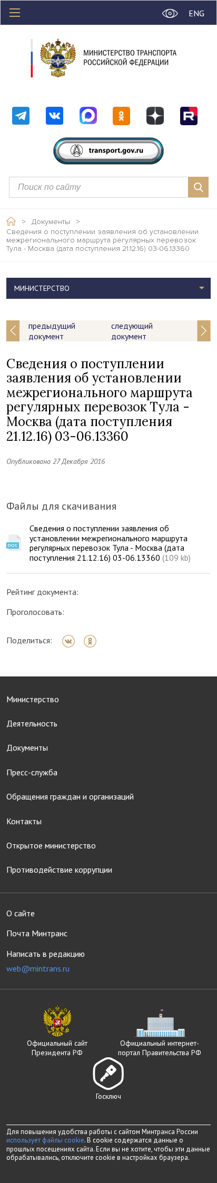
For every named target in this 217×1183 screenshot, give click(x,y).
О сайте (20, 913)
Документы (51, 222)
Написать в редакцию (45, 961)
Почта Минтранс (36, 933)
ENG (196, 13)
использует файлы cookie (45, 1140)
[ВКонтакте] (72, 641)
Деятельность (31, 723)
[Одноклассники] (93, 641)
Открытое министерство (51, 845)
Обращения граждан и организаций (70, 796)
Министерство (32, 699)
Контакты (24, 821)
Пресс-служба (31, 772)
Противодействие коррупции (59, 869)
